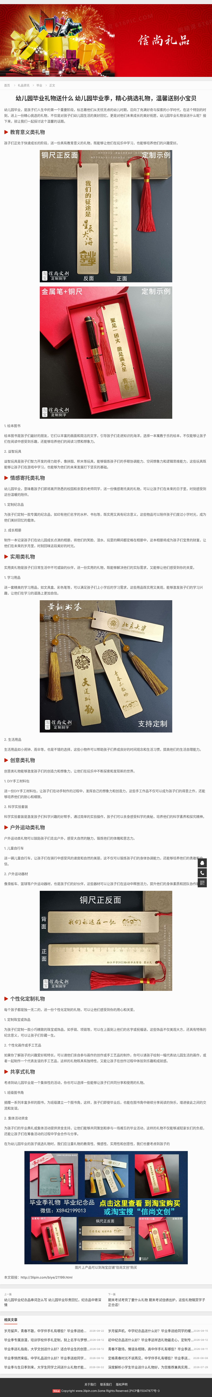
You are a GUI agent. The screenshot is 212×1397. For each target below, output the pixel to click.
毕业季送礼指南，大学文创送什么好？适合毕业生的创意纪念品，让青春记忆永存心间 (67, 1349)
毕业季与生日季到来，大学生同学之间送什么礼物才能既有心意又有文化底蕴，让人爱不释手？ (73, 1367)
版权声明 (122, 1384)
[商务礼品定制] (106, 40)
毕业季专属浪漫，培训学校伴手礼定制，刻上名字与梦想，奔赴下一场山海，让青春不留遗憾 (72, 1340)
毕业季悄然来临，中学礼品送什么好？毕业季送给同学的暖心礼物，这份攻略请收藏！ (67, 1358)
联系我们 (106, 1384)
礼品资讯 (23, 85)
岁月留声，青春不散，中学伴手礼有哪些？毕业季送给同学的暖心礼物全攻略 (60, 1331)
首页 (7, 85)
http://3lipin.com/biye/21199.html (46, 1277)
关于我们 (90, 1384)
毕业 (39, 85)
